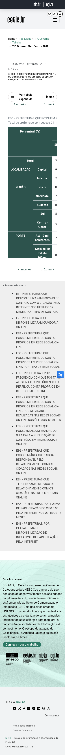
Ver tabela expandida (25, 97)
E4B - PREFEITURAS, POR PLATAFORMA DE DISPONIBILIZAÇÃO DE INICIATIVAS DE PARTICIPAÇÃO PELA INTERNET (37, 532)
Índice (50, 97)
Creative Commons (22, 730)
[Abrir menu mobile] (55, 20)
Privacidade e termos (24, 725)
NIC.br (21, 702)
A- (54, 13)
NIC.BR (9, 738)
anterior (21, 104)
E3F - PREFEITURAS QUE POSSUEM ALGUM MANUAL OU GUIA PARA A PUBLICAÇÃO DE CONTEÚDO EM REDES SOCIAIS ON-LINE (36, 435)
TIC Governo (42, 38)
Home (11, 38)
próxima (46, 104)
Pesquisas (25, 38)
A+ (49, 13)
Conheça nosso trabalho (21, 644)
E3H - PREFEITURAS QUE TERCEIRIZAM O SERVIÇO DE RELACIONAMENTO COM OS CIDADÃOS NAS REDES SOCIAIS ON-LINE (37, 488)
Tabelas (16, 42)
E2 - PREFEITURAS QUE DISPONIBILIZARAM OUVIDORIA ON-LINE (37, 322)
